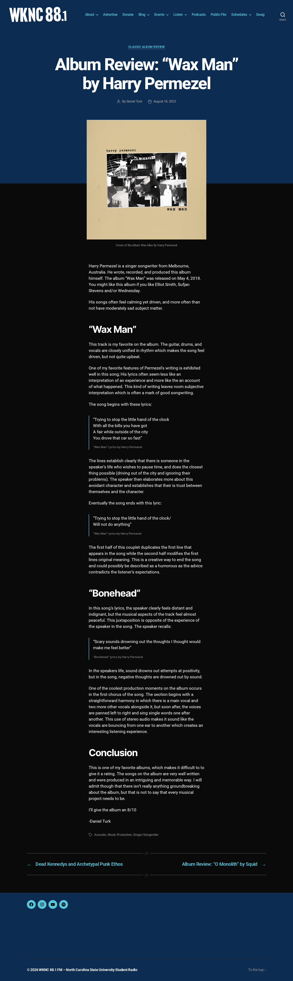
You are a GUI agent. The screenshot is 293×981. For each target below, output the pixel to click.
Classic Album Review (146, 47)
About (89, 14)
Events (159, 14)
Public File (218, 14)
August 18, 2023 (164, 101)
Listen (178, 14)
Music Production (120, 835)
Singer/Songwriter (145, 835)
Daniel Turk (134, 101)
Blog (142, 14)
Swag (260, 14)
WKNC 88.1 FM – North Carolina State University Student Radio (88, 970)
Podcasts (199, 14)
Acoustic (100, 835)
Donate (128, 14)
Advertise (110, 14)
